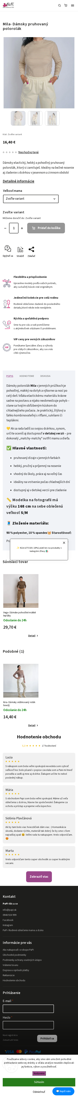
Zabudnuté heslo (10, 1040)
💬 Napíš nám (63, 1091)
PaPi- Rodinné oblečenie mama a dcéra (23, 930)
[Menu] (72, 5)
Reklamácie (9, 975)
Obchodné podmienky (14, 955)
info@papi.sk (9, 910)
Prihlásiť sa (47, 1038)
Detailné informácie (18, 181)
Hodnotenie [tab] (27, 376)
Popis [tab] (9, 376)
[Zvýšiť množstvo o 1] (22, 228)
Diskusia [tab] (45, 376)
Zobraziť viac (39, 877)
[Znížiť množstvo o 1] (5, 228)
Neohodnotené (28, 152)
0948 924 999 (10, 915)
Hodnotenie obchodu (39, 736)
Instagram (8, 925)
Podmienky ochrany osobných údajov (22, 960)
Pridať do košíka (49, 228)
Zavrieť (66, 262)
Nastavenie (39, 1073)
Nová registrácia (10, 1035)
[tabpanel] (21, 606)
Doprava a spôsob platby (16, 970)
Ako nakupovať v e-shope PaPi (18, 950)
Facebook (8, 920)
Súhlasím (39, 1082)
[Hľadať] (59, 5)
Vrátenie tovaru (10, 965)
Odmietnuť (39, 1092)
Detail (31, 636)
